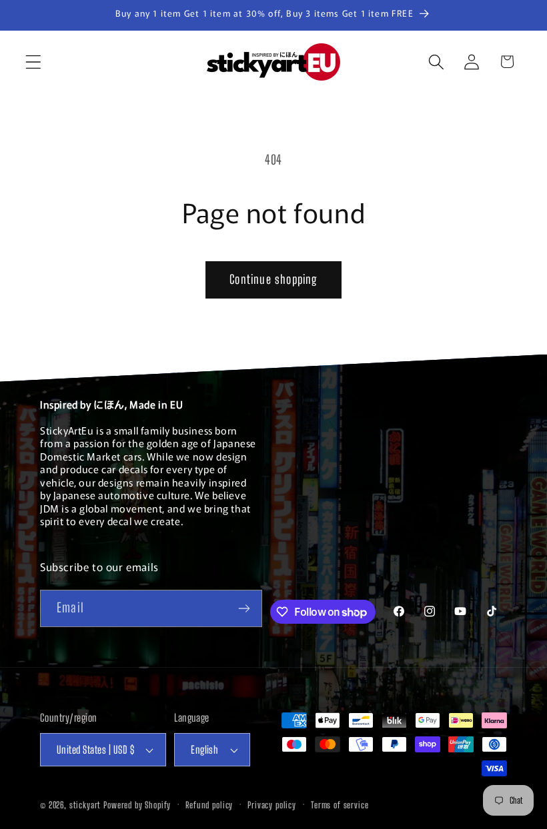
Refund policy (209, 805)
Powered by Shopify (137, 805)
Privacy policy (271, 805)
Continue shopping (273, 279)
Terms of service (339, 805)
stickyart (85, 805)
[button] (33, 61)
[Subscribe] (243, 608)
